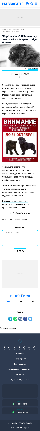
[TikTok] (4, 347)
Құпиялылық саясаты (20, 380)
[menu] (36, 4)
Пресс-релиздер (20, 364)
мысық (10, 219)
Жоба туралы (20, 359)
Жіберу (20, 251)
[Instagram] (24, 347)
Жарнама (20, 354)
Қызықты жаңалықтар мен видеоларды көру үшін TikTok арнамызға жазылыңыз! (16, 204)
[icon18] (20, 342)
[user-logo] (27, 5)
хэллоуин (25, 219)
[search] (31, 4)
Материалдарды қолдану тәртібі (20, 369)
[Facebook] (19, 347)
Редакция (20, 374)
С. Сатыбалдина (21, 213)
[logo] (12, 4)
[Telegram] (29, 347)
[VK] (14, 347)
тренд (4, 219)
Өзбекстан (17, 219)
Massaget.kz (8, 95)
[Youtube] (9, 347)
